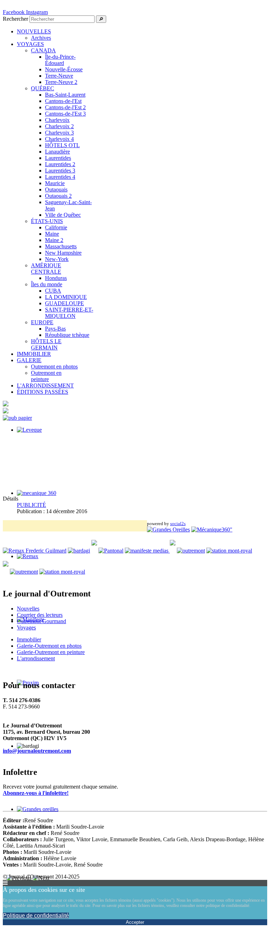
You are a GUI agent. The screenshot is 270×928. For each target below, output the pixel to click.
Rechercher (15, 19)
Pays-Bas (55, 329)
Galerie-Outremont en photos (49, 646)
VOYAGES (30, 44)
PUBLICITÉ (31, 505)
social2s (178, 523)
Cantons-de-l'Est (63, 101)
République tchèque (67, 335)
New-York (57, 259)
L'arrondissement (36, 658)
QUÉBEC (42, 88)
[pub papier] (17, 418)
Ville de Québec (63, 215)
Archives (41, 38)
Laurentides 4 (60, 177)
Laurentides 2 (60, 164)
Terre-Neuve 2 (61, 82)
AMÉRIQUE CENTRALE (46, 268)
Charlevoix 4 (59, 139)
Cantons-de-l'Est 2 (65, 107)
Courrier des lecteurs (40, 615)
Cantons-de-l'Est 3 (65, 114)
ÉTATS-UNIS (47, 221)
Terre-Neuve (59, 76)
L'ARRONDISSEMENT (45, 385)
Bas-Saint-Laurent (65, 95)
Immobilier (29, 639)
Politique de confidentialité (36, 916)
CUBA (53, 291)
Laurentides (58, 158)
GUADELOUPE (64, 303)
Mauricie (55, 183)
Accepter (135, 922)
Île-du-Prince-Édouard (60, 60)
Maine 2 (54, 240)
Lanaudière (57, 152)
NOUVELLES (34, 31)
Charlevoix (57, 120)
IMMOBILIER (34, 354)
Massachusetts (61, 246)
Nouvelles (28, 609)
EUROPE (42, 322)
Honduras (56, 278)
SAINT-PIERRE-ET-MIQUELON (69, 313)
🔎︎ (101, 19)
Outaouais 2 (58, 196)
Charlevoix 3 (59, 133)
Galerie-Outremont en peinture (51, 652)
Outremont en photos (54, 367)
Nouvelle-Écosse (64, 69)
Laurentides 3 (60, 171)
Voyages (26, 627)
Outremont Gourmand (41, 621)
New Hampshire (63, 253)
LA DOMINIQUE (66, 297)
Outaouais (56, 189)
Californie (56, 227)
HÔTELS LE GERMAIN (46, 344)
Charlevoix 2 (59, 126)
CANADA (43, 50)
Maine (52, 234)
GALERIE (29, 360)
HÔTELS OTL (62, 145)
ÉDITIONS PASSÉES (42, 392)
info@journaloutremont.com (37, 751)
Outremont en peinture (46, 376)
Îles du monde (46, 284)
